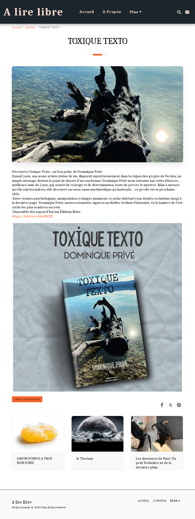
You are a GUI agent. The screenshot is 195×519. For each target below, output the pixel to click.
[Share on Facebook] (162, 405)
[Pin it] (179, 405)
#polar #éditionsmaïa (27, 399)
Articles (29, 27)
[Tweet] (170, 405)
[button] (179, 12)
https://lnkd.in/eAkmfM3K (32, 216)
